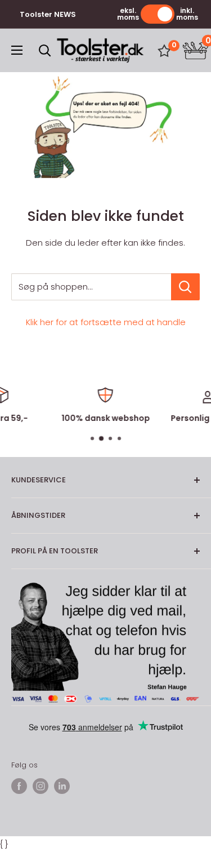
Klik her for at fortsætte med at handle (106, 322)
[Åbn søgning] (45, 51)
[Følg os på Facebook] (19, 786)
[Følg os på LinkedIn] (62, 786)
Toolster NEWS (48, 14)
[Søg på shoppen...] (185, 286)
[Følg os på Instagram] (40, 786)
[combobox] (91, 286)
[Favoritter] (164, 50)
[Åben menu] (17, 50)
